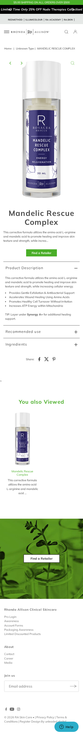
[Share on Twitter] (46, 358)
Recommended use (23, 331)
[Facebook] (6, 709)
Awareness (11, 621)
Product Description (24, 268)
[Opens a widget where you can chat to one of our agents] (66, 727)
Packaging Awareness (18, 629)
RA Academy (53, 19)
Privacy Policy (45, 717)
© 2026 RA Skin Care (18, 717)
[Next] (73, 9)
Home (8, 48)
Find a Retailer (41, 253)
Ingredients (16, 344)
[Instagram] (18, 709)
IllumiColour (33, 19)
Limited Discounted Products (22, 634)
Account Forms (13, 625)
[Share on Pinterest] (54, 358)
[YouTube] (12, 709)
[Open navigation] (6, 31)
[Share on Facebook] (39, 358)
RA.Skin (68, 19)
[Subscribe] (73, 686)
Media (8, 662)
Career (8, 658)
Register (25, 721)
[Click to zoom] (72, 63)
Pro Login (10, 616)
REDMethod (15, 19)
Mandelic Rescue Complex (22, 472)
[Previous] (10, 9)
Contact (9, 654)
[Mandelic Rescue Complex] (22, 439)
